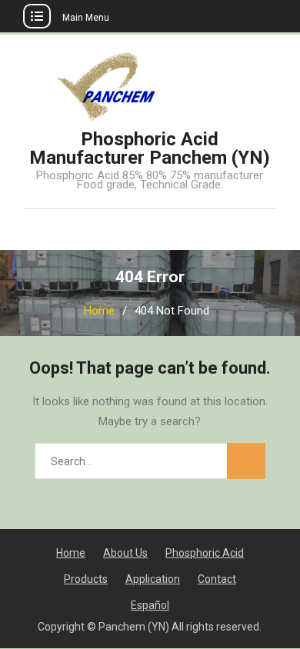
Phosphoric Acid (204, 553)
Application (152, 579)
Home (70, 553)
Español (150, 605)
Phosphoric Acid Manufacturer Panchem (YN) (149, 148)
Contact (217, 579)
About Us (125, 553)
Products (86, 579)
